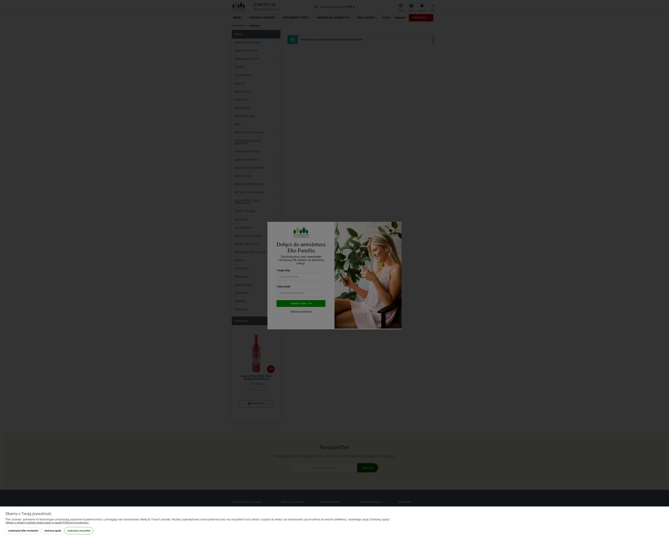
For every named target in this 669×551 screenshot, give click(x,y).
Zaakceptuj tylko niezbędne (23, 530)
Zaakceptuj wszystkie (79, 530)
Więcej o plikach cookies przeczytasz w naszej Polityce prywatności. (47, 522)
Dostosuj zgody (52, 530)
